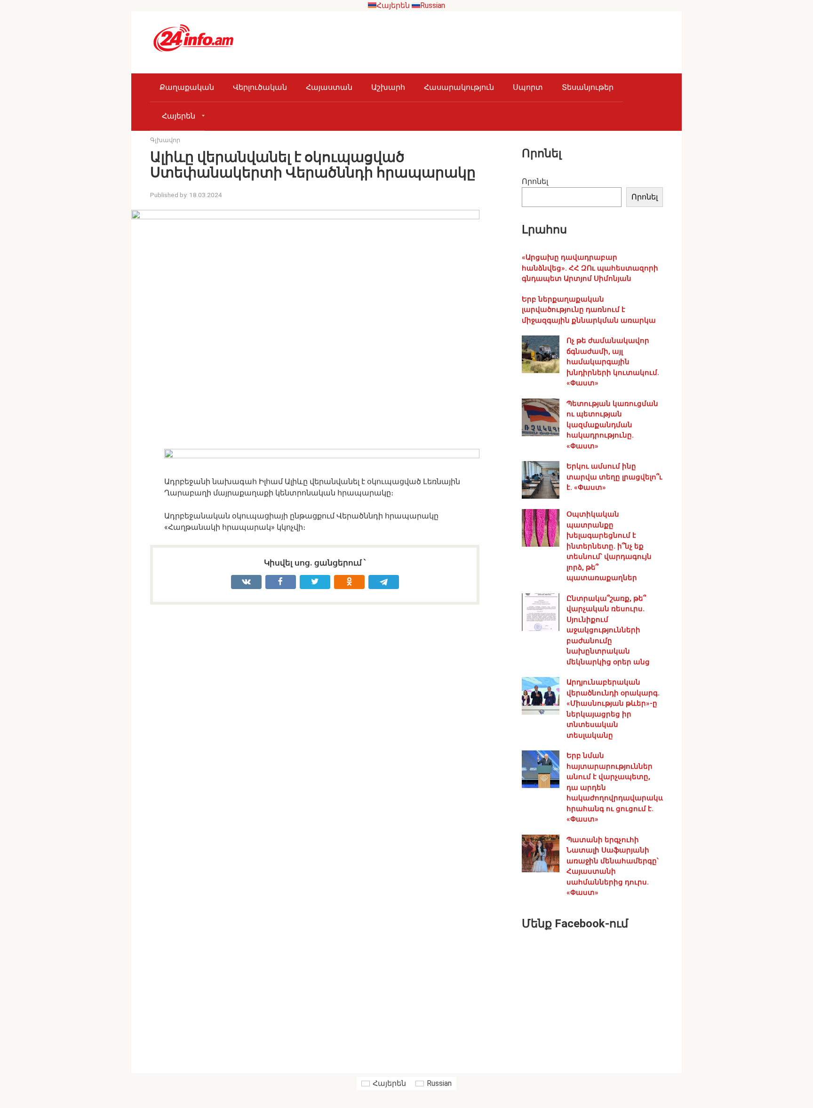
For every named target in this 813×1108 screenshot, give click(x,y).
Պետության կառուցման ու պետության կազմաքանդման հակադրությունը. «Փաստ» (612, 424)
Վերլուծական (260, 87)
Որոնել (535, 181)
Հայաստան (329, 87)
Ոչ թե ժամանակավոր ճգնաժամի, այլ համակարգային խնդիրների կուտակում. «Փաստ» (612, 361)
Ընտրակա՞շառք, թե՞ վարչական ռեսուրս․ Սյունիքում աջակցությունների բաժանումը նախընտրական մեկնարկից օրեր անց (608, 630)
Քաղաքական (186, 87)
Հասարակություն (459, 87)
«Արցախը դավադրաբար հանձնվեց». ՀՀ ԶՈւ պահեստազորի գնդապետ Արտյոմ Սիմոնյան (590, 268)
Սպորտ (528, 87)
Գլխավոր (165, 139)
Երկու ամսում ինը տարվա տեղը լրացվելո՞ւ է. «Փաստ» (614, 477)
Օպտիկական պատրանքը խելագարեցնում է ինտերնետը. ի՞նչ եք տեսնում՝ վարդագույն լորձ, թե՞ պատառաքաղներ (609, 546)
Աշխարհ (388, 87)
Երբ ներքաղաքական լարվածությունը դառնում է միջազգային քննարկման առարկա (589, 310)
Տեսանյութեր (588, 87)
